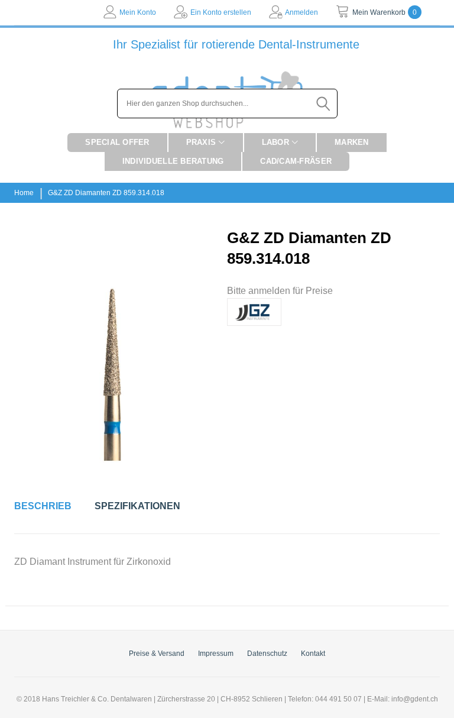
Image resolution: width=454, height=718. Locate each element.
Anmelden (301, 12)
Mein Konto (137, 12)
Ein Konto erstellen (220, 12)
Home (24, 193)
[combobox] (227, 103)
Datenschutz (267, 653)
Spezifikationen (137, 506)
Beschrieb (43, 506)
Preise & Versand (156, 653)
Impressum (216, 653)
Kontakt (313, 653)
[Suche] (324, 103)
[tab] (43, 506)
